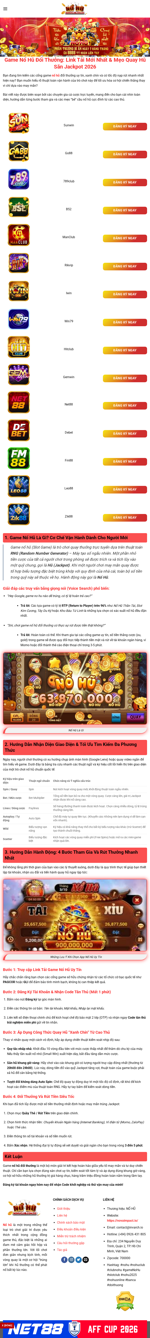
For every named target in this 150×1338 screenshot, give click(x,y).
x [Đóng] (7, 1325)
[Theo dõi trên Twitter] (78, 1260)
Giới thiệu (63, 1209)
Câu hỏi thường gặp (70, 1243)
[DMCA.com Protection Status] (125, 1301)
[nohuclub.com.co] (75, 9)
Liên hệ (62, 1215)
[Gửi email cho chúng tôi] (85, 1260)
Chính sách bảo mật (71, 1222)
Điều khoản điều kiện (71, 1229)
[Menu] (5, 8)
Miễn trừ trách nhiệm (71, 1236)
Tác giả (62, 1250)
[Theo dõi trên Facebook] (64, 1260)
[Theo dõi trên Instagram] (71, 1260)
